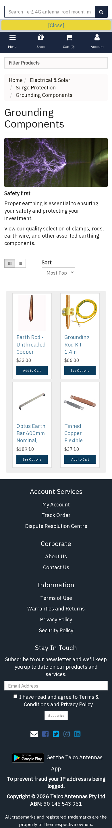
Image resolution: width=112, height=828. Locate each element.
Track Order (56, 515)
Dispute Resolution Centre (56, 526)
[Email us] (34, 734)
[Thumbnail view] (9, 263)
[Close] (56, 25)
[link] (45, 734)
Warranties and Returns (56, 608)
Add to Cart (32, 370)
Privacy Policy (56, 619)
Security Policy (56, 630)
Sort (44, 262)
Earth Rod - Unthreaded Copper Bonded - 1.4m (31, 351)
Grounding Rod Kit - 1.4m (76, 344)
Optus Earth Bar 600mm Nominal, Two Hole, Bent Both (30, 440)
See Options (80, 370)
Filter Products (24, 63)
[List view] (20, 263)
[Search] (101, 12)
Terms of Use (56, 598)
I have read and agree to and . (59, 701)
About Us (56, 556)
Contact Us (56, 567)
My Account (56, 504)
